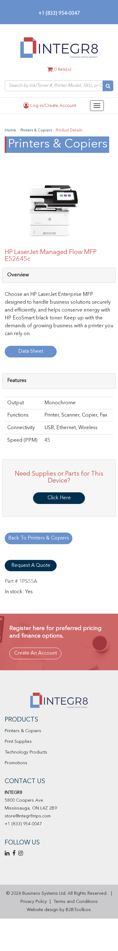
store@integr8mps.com (28, 816)
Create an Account (35, 653)
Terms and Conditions (75, 901)
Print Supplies (18, 741)
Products (21, 720)
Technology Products (26, 752)
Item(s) (62, 69)
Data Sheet (30, 351)
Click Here (59, 497)
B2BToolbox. (79, 910)
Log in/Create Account (52, 105)
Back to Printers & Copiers (38, 538)
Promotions (16, 763)
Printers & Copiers (23, 731)
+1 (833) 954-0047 (59, 13)
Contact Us (25, 781)
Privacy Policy (33, 901)
